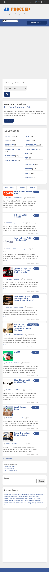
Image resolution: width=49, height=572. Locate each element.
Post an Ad (36, 23)
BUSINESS (8, 136)
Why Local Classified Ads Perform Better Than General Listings (23, 494)
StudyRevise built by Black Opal (22, 381)
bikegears (16, 279)
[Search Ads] (7, 94)
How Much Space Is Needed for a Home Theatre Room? (24, 298)
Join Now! (8, 120)
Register (38, 2)
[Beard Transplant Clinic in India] (8, 441)
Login (44, 2)
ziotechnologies (18, 307)
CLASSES (8, 140)
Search (6, 478)
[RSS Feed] (4, 2)
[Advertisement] (24, 52)
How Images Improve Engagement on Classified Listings (21, 496)
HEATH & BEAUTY (31, 145)
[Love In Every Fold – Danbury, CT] (8, 246)
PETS (26, 158)
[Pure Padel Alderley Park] (8, 195)
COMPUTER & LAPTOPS (13, 149)
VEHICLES (28, 177)
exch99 (17, 352)
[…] (14, 207)
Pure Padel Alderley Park (23, 192)
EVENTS (27, 136)
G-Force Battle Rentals (20, 216)
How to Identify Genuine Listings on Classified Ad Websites (22, 501)
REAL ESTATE (29, 164)
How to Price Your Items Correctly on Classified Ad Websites (22, 499)
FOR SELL (28, 140)
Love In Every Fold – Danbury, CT (22, 239)
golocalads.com (9, 468)
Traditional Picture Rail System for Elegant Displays (22, 327)
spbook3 (16, 362)
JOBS (27, 153)
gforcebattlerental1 (19, 223)
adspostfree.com (9, 466)
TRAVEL (27, 173)
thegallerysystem (18, 334)
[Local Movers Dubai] (8, 415)
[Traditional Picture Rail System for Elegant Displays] (8, 332)
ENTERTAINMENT (11, 160)
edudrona (21, 444)
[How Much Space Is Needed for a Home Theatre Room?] (8, 304)
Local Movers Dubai (20, 408)
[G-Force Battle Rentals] (8, 220)
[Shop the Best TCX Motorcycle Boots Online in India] (8, 276)
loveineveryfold (23, 249)
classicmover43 (18, 418)
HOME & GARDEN (31, 149)
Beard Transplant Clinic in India (22, 434)
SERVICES (28, 169)
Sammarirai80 (18, 197)
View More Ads (7, 458)
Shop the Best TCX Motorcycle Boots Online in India (22, 270)
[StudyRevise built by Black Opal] (8, 387)
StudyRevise (17, 389)
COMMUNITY (9, 145)
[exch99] (8, 360)
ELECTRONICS (10, 156)
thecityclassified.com (10, 470)
